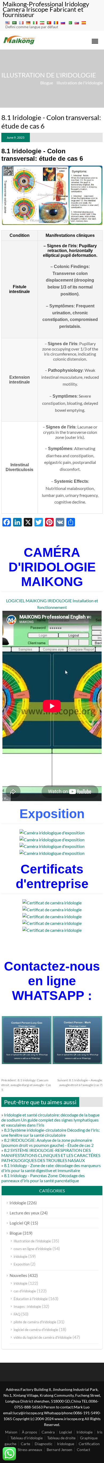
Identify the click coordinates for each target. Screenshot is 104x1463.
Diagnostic (44, 1443)
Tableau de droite (61, 1438)
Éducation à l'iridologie (31, 1299)
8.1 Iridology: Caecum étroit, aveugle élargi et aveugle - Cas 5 (26, 1085)
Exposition (22, 1264)
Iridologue (65, 1443)
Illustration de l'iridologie (80, 82)
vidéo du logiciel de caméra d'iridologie (43, 1337)
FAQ (17, 1314)
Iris (99, 1432)
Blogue (46, 82)
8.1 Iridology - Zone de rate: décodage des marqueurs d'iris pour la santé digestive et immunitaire (51, 1168)
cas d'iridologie (25, 1291)
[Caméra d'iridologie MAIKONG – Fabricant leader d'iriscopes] (19, 43)
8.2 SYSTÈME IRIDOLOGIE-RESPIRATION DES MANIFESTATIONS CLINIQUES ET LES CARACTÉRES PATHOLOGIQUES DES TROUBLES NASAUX (50, 1155)
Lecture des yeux (24, 1212)
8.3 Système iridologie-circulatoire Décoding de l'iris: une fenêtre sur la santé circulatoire (50, 1132)
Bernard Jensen (59, 1449)
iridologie (18, 1202)
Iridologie (85, 1432)
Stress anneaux (30, 1449)
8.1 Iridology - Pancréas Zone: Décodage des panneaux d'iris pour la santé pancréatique (43, 1178)
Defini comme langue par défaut (31, 26)
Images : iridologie (27, 1306)
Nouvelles (18, 1275)
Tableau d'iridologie (26, 1438)
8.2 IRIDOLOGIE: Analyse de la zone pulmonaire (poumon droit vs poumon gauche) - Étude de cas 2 (47, 1143)
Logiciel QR (20, 1223)
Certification (89, 1443)
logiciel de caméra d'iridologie (36, 1330)
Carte (25, 1443)
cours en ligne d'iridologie (33, 1249)
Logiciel (65, 1432)
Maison (11, 1432)
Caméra (48, 1432)
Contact (83, 1449)
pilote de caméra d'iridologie (35, 1322)
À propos (29, 1432)
